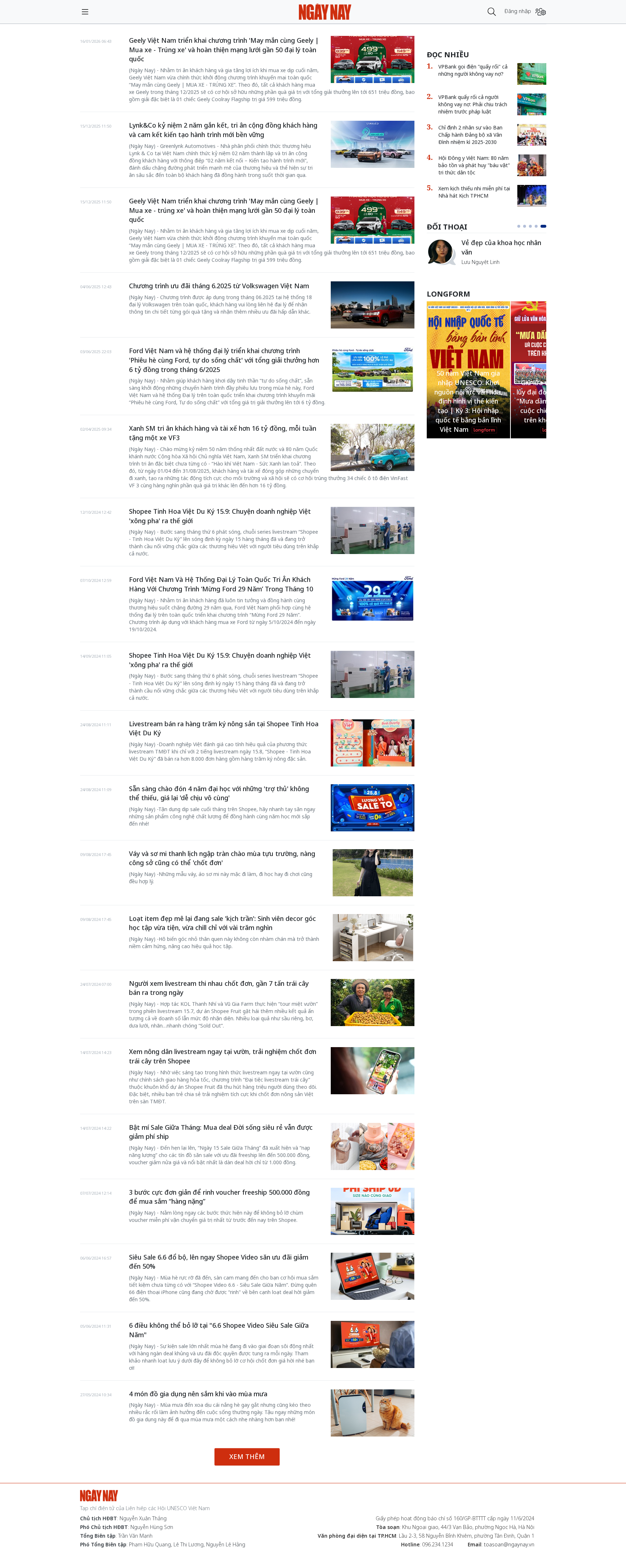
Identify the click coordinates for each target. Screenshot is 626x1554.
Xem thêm (247, 1456)
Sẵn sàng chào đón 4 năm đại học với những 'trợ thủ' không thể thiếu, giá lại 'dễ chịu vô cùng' (219, 793)
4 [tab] (539, 226)
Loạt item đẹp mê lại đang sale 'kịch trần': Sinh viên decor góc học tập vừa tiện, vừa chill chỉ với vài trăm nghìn (222, 923)
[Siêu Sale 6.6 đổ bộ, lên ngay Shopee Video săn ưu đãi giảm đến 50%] (372, 1276)
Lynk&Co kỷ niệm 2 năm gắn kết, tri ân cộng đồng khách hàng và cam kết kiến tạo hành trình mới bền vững (223, 130)
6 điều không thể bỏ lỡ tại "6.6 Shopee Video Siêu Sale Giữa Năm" (219, 1330)
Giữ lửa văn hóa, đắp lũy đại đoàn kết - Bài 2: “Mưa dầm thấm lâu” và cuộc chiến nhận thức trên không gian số (468, 401)
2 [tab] (527, 226)
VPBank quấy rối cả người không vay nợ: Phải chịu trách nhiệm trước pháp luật (472, 104)
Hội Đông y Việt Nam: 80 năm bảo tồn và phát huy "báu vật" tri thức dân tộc (474, 165)
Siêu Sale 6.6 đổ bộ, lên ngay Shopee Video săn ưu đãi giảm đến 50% (218, 1262)
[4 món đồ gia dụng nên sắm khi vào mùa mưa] (372, 1413)
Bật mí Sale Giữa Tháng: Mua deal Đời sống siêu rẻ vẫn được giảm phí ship (221, 1132)
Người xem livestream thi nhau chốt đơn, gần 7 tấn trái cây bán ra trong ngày (219, 988)
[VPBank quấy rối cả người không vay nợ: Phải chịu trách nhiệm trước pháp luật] (531, 104)
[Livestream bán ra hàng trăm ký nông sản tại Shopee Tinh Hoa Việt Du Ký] (372, 742)
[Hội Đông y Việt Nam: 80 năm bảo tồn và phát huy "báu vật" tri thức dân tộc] (531, 165)
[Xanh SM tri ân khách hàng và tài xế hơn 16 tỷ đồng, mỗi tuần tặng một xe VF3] (372, 447)
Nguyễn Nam (477, 270)
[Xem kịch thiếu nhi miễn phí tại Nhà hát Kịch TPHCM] (531, 196)
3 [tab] (533, 226)
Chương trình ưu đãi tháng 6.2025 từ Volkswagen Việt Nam (219, 285)
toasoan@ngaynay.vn (509, 1544)
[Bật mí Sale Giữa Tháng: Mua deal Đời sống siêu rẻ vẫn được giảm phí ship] (372, 1146)
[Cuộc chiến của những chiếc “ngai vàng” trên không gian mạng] (441, 251)
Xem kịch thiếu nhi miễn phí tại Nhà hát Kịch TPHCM (474, 192)
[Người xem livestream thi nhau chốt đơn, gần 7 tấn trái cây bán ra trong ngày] (372, 1002)
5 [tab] (544, 226)
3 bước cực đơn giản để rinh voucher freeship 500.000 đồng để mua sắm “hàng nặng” (219, 1197)
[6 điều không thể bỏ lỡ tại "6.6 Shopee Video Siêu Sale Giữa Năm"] (372, 1344)
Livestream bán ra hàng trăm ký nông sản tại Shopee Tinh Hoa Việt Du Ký (223, 728)
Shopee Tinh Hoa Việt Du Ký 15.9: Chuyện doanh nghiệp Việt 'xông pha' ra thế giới (220, 516)
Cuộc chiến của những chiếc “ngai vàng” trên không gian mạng (503, 251)
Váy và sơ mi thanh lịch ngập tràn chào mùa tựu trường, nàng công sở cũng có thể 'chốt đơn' (222, 858)
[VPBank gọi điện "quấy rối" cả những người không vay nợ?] (531, 74)
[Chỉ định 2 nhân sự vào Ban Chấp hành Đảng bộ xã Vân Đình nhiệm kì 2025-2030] (531, 135)
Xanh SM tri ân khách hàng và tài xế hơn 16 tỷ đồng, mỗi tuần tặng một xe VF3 (222, 433)
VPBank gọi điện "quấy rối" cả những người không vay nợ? (473, 70)
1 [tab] (520, 226)
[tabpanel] (486, 255)
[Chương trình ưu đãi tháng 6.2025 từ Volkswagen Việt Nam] (372, 304)
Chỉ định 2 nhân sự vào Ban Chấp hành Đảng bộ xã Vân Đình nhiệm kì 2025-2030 (470, 134)
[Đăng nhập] (540, 12)
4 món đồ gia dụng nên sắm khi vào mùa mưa (198, 1393)
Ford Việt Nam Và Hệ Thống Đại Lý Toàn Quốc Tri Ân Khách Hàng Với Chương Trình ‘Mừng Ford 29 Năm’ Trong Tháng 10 (221, 584)
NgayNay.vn (325, 12)
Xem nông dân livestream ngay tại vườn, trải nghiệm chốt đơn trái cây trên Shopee (222, 1056)
